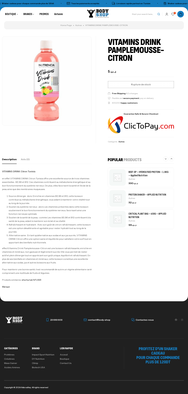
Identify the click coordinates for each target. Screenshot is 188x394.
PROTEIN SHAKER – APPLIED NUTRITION (147, 184)
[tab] (9, 159)
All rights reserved (39, 387)
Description (9, 159)
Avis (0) (25, 159)
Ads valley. (26, 387)
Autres (78, 25)
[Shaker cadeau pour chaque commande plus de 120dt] (159, 3)
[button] (165, 158)
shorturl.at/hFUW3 (31, 279)
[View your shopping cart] (180, 14)
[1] (173, 14)
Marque (6, 286)
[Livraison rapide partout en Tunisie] (108, 3)
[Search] (158, 14)
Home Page (66, 25)
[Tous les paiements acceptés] (62, 3)
